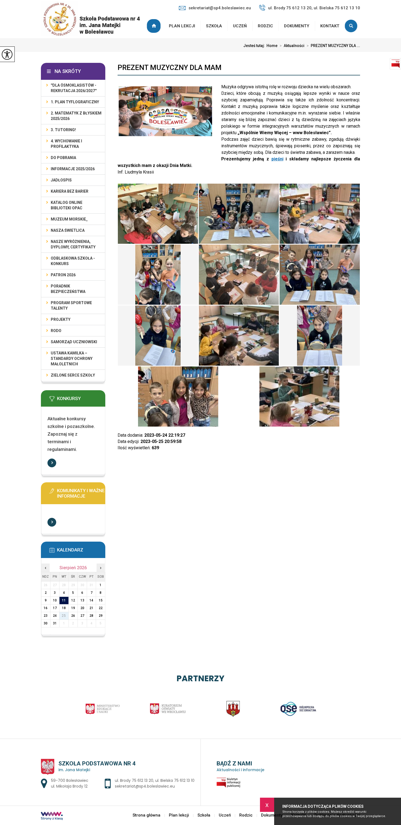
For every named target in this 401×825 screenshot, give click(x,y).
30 (45, 623)
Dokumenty (296, 26)
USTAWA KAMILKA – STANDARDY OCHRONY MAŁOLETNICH (71, 358)
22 (101, 608)
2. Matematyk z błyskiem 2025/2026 (76, 116)
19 (73, 608)
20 (82, 608)
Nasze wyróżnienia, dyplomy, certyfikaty (73, 244)
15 (101, 600)
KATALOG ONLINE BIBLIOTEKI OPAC (66, 205)
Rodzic (265, 26)
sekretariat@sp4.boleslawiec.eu (219, 7)
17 (55, 608)
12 (73, 600)
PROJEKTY (60, 319)
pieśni (277, 159)
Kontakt (329, 26)
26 (73, 616)
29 (101, 616)
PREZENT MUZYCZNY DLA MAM (170, 67)
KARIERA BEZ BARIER (69, 191)
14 (91, 600)
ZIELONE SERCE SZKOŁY (73, 375)
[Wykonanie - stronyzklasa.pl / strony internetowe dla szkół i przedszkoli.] (52, 816)
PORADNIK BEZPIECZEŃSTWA (68, 289)
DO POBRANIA (63, 157)
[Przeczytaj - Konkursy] (81, 400)
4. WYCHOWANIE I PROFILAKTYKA (66, 144)
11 (64, 600)
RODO (56, 330)
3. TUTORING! (63, 130)
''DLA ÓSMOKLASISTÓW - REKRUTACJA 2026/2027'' (74, 88)
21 (91, 608)
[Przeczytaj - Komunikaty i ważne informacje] (81, 492)
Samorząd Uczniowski (74, 342)
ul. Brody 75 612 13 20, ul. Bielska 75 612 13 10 (314, 7)
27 (82, 616)
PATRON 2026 (63, 275)
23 (45, 616)
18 (64, 608)
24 (55, 616)
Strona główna (154, 26)
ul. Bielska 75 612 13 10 (174, 780)
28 (91, 616)
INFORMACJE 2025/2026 (73, 169)
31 (55, 623)
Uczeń (240, 26)
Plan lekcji (182, 26)
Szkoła (214, 26)
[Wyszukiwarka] (352, 26)
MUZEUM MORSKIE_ (69, 219)
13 (82, 600)
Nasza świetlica (68, 230)
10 (55, 600)
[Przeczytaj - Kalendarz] (81, 552)
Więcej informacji (51, 463)
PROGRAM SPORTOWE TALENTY (71, 305)
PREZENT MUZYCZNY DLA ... (333, 46)
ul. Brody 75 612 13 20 (134, 780)
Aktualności (292, 46)
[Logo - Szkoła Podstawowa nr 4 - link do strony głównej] (94, 19)
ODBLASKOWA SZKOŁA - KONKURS (73, 261)
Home (272, 46)
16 (45, 608)
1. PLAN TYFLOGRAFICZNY (75, 102)
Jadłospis (61, 180)
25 (64, 616)
